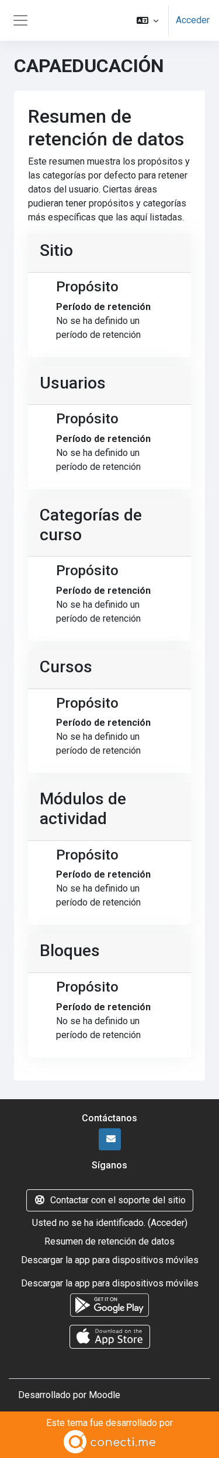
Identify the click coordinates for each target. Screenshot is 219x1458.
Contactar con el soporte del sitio (118, 1200)
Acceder (193, 20)
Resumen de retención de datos (109, 1241)
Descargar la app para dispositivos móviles (110, 1259)
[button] (147, 20)
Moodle (104, 1394)
